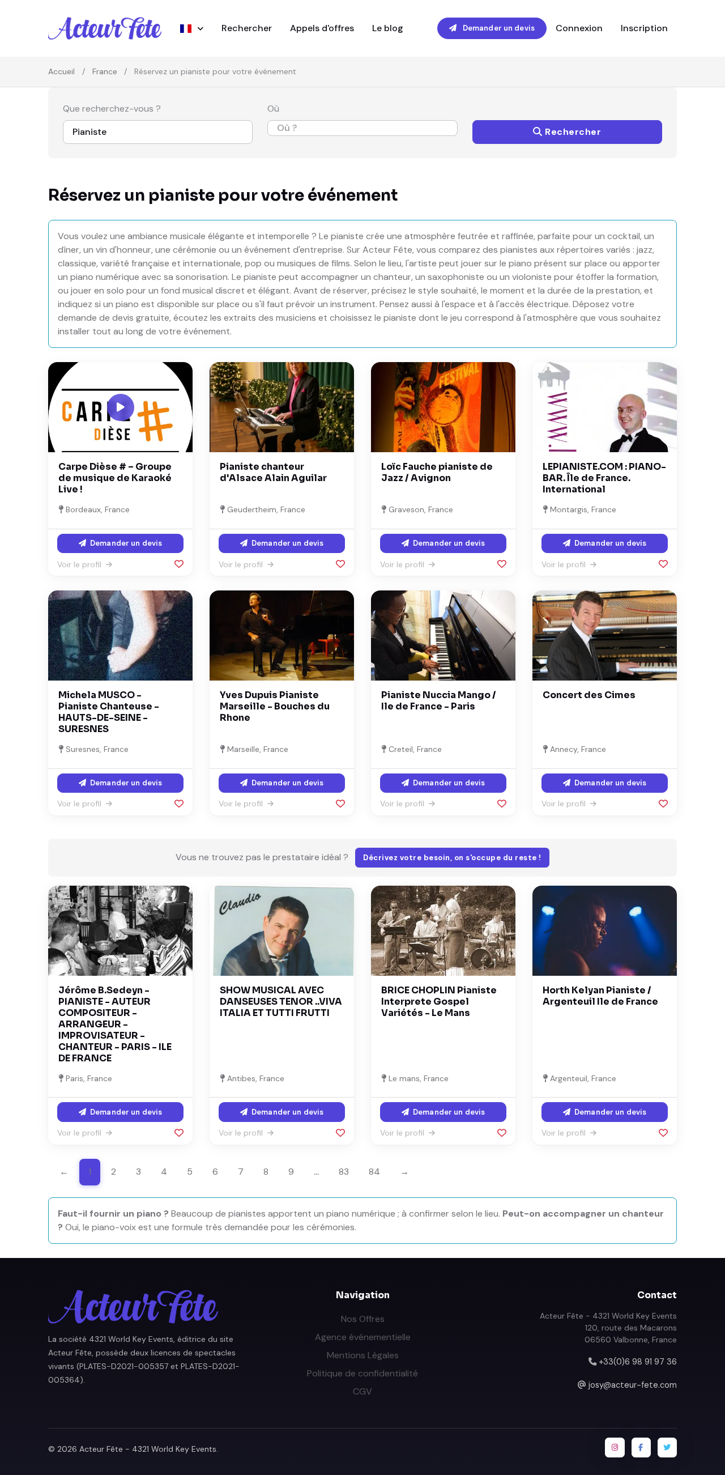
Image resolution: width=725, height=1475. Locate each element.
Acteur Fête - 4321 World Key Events (147, 1449)
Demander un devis (498, 28)
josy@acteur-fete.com (632, 1385)
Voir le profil (80, 564)
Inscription (644, 28)
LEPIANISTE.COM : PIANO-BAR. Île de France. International (604, 478)
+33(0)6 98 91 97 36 (638, 1362)
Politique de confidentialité (362, 1373)
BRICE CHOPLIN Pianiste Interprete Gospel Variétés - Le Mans (439, 1001)
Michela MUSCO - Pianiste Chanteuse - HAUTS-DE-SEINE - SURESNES (108, 712)
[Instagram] (614, 1447)
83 (344, 1172)
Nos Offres (363, 1319)
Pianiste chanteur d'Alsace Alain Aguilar (273, 472)
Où (273, 108)
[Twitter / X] (667, 1447)
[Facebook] (641, 1447)
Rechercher (246, 28)
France (104, 71)
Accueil (61, 71)
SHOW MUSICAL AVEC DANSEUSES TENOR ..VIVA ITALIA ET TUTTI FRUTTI (281, 1001)
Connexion (579, 28)
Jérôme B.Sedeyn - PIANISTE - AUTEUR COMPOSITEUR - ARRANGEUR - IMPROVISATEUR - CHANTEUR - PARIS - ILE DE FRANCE (115, 1024)
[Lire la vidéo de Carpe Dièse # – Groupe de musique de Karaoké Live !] (120, 407)
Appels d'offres (322, 28)
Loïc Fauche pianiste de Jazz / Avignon (437, 472)
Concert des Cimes (589, 695)
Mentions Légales (363, 1355)
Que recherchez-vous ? (112, 108)
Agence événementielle (363, 1337)
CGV (362, 1391)
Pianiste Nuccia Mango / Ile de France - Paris (438, 700)
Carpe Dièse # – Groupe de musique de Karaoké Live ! (115, 478)
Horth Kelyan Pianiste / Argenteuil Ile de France (600, 996)
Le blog (387, 28)
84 (374, 1172)
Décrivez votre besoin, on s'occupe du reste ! (452, 857)
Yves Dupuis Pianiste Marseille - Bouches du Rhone (275, 706)
